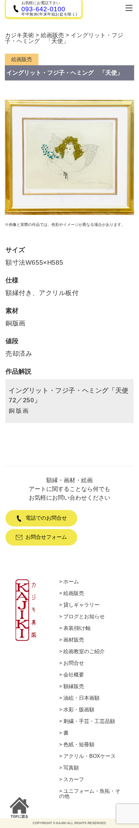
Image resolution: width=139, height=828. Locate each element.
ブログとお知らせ (84, 616)
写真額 (71, 767)
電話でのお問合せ (46, 518)
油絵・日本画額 (81, 698)
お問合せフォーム (46, 537)
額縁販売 (73, 686)
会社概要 (73, 674)
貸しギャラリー (81, 605)
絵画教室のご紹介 (84, 651)
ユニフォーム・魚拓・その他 (89, 794)
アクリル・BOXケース (89, 756)
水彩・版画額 (78, 709)
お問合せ (73, 663)
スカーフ (73, 779)
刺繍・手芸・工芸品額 (89, 721)
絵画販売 (73, 593)
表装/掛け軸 (77, 628)
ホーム (71, 581)
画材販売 (73, 639)
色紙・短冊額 (78, 744)
